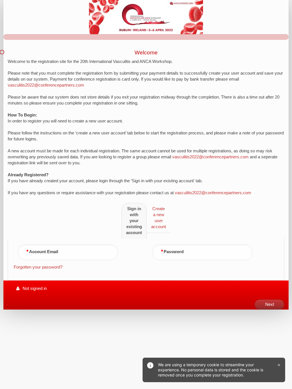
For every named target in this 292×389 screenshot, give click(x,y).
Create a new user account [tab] (158, 217)
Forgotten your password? (38, 267)
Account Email (43, 251)
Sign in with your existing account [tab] (134, 220)
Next (269, 304)
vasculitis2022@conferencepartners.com (46, 85)
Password (174, 251)
